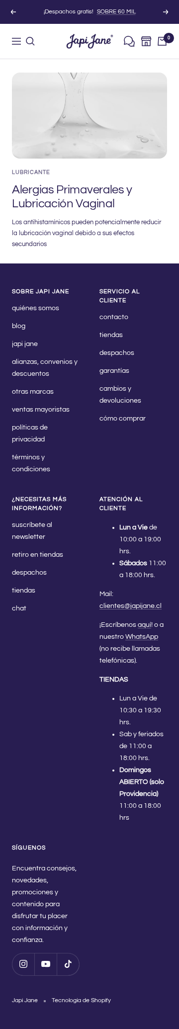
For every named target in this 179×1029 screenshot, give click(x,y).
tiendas (111, 335)
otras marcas (33, 391)
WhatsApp (141, 636)
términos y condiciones (31, 463)
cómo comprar (122, 418)
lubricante (31, 172)
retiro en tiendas (37, 554)
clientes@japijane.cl (130, 605)
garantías (114, 370)
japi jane (25, 344)
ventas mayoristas (41, 409)
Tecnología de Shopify (81, 1000)
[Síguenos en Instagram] (23, 964)
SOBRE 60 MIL (116, 11)
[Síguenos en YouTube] (45, 964)
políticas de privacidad (30, 433)
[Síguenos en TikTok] (68, 964)
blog (18, 326)
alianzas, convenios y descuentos (45, 367)
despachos (116, 352)
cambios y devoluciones (120, 394)
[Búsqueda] (30, 41)
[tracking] (129, 41)
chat (19, 608)
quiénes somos (35, 308)
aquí (144, 624)
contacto (113, 317)
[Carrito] (162, 41)
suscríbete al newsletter (32, 530)
